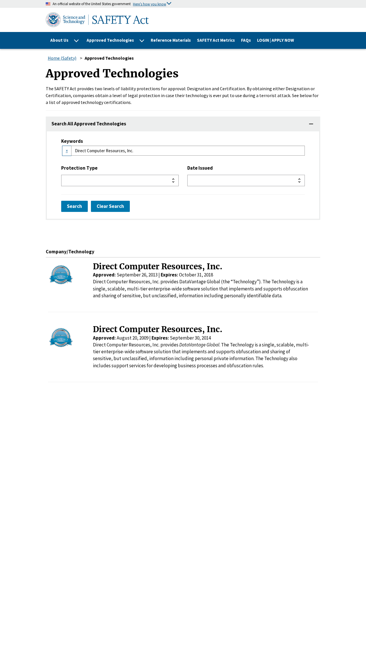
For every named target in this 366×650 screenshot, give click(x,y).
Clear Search (110, 206)
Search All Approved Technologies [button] (88, 124)
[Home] (155, 19)
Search (74, 206)
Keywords (72, 141)
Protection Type (79, 168)
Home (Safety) (62, 58)
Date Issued (200, 168)
